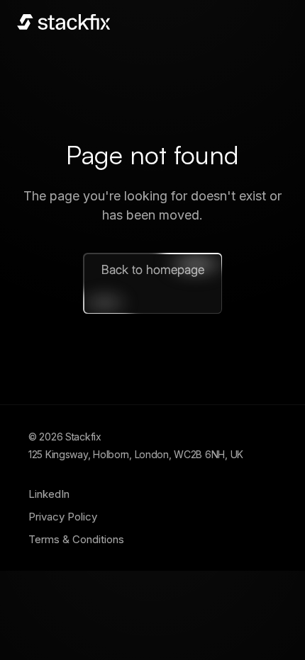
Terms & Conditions (76, 539)
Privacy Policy (62, 516)
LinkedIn (49, 494)
